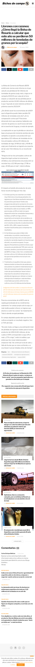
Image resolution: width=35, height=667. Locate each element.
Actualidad (13, 23)
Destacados (5, 570)
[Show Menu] (33, 3)
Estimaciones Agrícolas (9, 357)
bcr (9, 352)
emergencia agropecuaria (21, 354)
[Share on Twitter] (9, 69)
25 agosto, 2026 (6, 579)
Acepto (20, 664)
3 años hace (21, 553)
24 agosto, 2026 (6, 593)
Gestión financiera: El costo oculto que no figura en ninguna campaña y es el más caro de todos (17, 604)
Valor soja (4, 585)
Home (2, 23)
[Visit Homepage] (16, 3)
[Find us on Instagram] (23, 647)
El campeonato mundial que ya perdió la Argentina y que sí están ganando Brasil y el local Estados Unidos (17, 532)
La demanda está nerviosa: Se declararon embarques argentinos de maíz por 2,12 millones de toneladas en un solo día (15, 589)
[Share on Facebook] (3, 69)
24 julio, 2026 (20, 503)
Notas (7, 23)
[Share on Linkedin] (25, 69)
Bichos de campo (12, 47)
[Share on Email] (20, 69)
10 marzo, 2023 (24, 47)
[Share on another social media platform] (31, 69)
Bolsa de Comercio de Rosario (20, 352)
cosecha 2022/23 (7, 354)
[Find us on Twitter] (15, 647)
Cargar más (17, 541)
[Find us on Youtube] (19, 647)
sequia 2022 (21, 357)
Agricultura (7, 527)
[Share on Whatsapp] (14, 69)
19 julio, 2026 (20, 536)
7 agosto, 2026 (20, 468)
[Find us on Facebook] (11, 647)
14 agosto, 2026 (20, 432)
